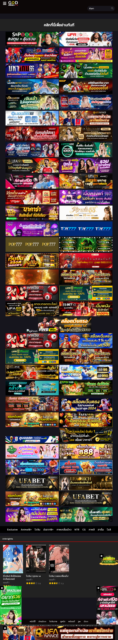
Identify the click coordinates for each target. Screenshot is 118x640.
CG (84, 529)
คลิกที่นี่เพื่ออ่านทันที (59, 25)
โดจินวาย (53, 621)
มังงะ (86, 621)
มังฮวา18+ (48, 529)
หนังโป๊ (32, 621)
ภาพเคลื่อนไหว (64, 529)
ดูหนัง (62, 621)
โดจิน (37, 529)
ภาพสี (92, 529)
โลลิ (109, 529)
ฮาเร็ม (101, 529)
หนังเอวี (71, 621)
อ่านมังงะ (42, 621)
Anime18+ (26, 529)
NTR (77, 529)
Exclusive (12, 529)
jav (79, 621)
